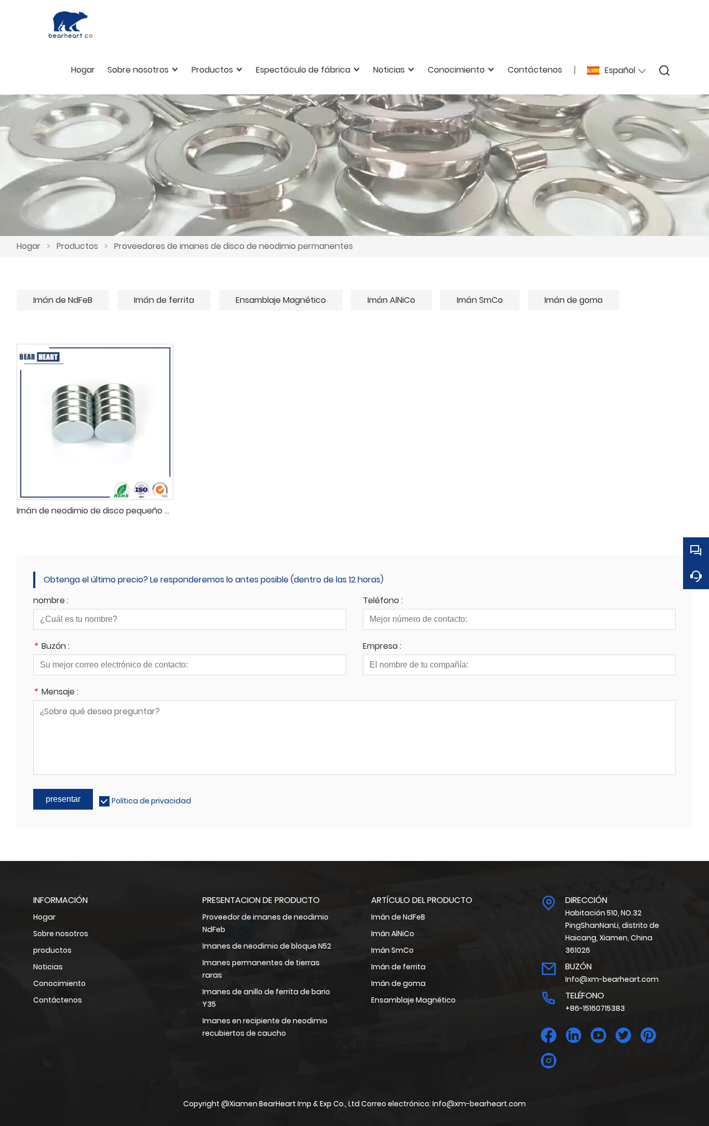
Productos (77, 246)
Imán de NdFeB (62, 300)
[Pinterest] (648, 1035)
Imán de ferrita (164, 300)
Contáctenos (57, 1000)
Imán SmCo (480, 300)
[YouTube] (598, 1035)
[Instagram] (548, 1060)
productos (52, 950)
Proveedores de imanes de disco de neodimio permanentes (233, 246)
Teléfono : (383, 601)
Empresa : (382, 647)
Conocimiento (59, 983)
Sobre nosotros (60, 933)
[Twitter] (623, 1035)
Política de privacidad (151, 801)
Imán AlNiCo (391, 300)
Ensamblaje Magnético (281, 300)
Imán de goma (573, 300)
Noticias (48, 967)
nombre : (51, 601)
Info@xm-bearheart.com (612, 979)
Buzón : (51, 647)
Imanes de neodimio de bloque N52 (266, 946)
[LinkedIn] (573, 1035)
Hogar (28, 246)
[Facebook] (548, 1035)
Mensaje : (55, 693)
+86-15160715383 (595, 1008)
